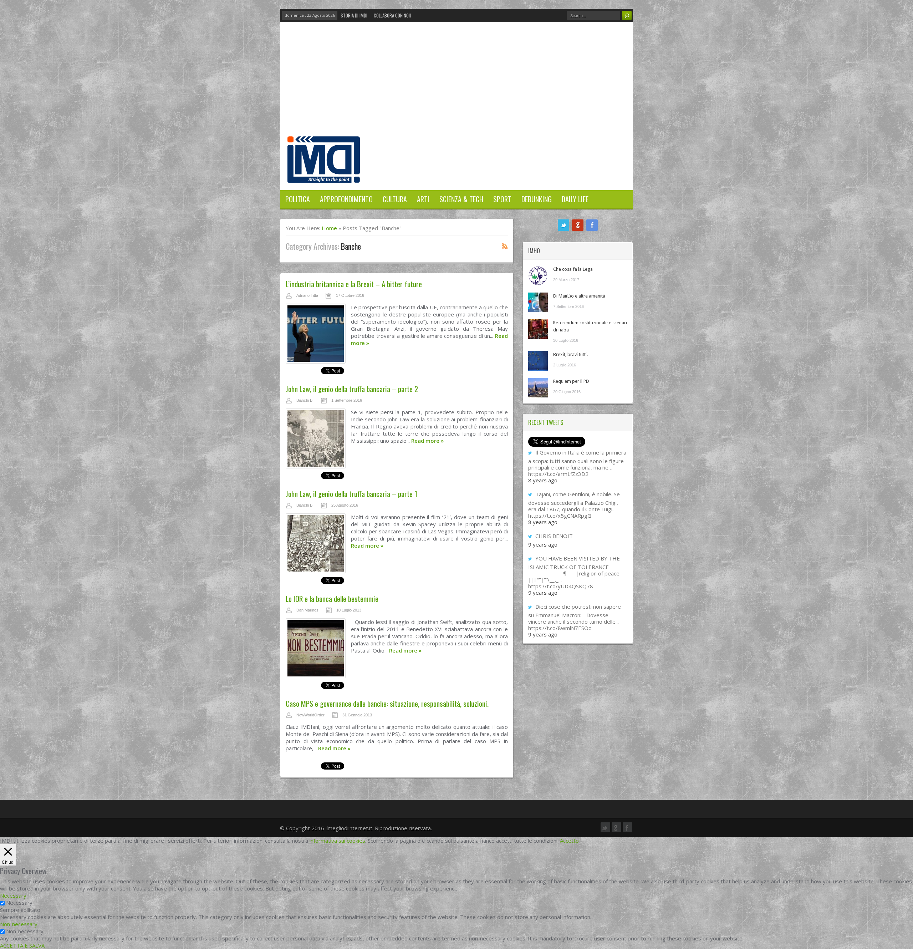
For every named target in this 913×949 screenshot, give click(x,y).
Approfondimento (346, 199)
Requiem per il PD (571, 381)
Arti (423, 199)
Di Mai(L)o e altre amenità (579, 296)
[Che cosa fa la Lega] (538, 275)
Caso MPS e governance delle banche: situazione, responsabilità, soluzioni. (387, 703)
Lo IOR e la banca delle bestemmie (332, 598)
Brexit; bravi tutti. (570, 354)
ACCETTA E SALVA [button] (22, 945)
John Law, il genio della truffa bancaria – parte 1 (351, 493)
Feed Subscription (505, 246)
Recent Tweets (545, 422)
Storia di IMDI (354, 15)
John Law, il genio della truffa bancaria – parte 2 (352, 388)
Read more (427, 440)
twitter (563, 225)
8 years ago (542, 480)
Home (329, 228)
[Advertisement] (456, 83)
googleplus (577, 225)
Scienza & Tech (461, 199)
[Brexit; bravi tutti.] (538, 361)
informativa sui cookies (337, 840)
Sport (502, 199)
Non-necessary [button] (18, 924)
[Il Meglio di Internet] (323, 175)
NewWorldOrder (310, 715)
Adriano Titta (307, 295)
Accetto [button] (569, 840)
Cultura (395, 199)
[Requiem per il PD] (538, 387)
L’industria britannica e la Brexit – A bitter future (354, 283)
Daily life (575, 199)
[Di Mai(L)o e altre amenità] (538, 302)
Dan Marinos (307, 610)
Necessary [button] (13, 895)
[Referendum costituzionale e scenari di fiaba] (538, 329)
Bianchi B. (304, 400)
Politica (297, 199)
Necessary (19, 902)
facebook (592, 225)
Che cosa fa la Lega (573, 269)
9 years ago (542, 544)
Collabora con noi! (392, 15)
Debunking (536, 199)
